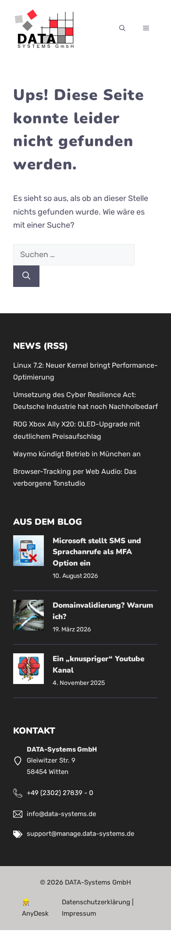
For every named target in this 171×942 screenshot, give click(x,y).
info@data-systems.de (61, 814)
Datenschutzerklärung (96, 902)
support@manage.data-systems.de (80, 834)
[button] (122, 29)
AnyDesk (35, 913)
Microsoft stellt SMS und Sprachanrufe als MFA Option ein (97, 552)
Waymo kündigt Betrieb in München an (77, 454)
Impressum (79, 913)
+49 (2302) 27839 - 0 (60, 793)
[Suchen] (26, 276)
